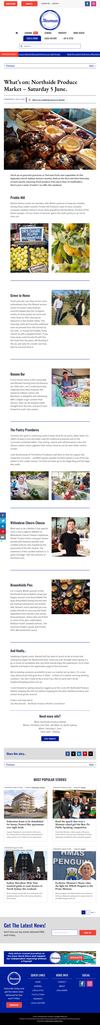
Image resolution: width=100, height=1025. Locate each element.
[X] (73, 754)
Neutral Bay (35, 787)
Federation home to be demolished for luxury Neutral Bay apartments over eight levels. (25, 824)
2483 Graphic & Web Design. (54, 1021)
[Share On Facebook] (3, 515)
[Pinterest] (85, 754)
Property (42, 787)
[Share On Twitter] (3, 520)
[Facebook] (68, 754)
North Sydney (16, 850)
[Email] (90, 754)
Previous (10, 65)
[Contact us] (3, 537)
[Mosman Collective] (50, 11)
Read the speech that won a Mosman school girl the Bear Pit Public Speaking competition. (72, 824)
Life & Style (29, 850)
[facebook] (87, 3)
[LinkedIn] (79, 754)
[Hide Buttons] (1, 541)
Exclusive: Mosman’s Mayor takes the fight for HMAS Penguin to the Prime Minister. (74, 885)
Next (91, 65)
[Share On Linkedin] (3, 526)
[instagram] (93, 3)
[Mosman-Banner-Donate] (50, 952)
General (83, 787)
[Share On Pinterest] (3, 531)
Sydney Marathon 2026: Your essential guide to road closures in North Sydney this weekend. (24, 885)
